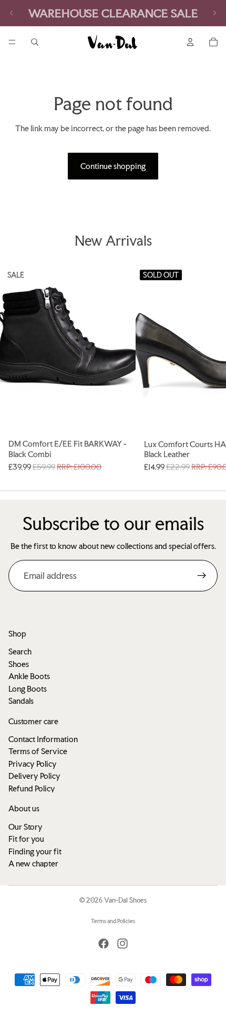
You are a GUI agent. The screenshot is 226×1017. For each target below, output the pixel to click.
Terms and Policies (113, 921)
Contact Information (43, 739)
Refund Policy (31, 788)
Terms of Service (37, 751)
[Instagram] (122, 943)
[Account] (190, 42)
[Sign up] (202, 576)
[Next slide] (214, 13)
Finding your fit (34, 851)
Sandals (21, 701)
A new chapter (33, 863)
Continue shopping (113, 166)
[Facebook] (103, 943)
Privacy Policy (32, 764)
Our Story (25, 827)
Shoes (18, 664)
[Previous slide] (11, 13)
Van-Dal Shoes (125, 900)
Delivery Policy (34, 776)
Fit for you (26, 839)
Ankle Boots (29, 676)
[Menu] (12, 42)
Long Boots (27, 689)
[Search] (34, 42)
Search (20, 651)
